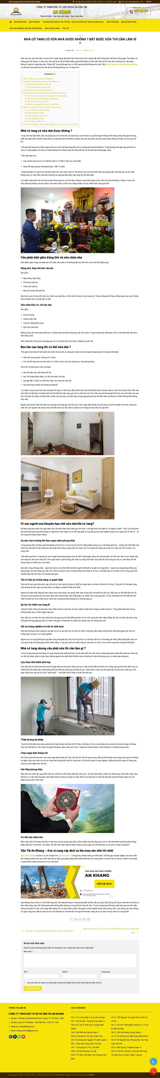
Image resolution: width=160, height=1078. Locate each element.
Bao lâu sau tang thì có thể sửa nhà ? (37, 90)
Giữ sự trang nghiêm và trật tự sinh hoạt (42, 104)
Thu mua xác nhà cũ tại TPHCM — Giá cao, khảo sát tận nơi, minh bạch (73, 22)
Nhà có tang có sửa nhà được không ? (38, 79)
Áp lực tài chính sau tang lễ (37, 101)
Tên (26, 972)
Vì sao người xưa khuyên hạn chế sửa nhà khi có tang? (44, 93)
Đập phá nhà (34, 22)
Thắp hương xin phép (34, 113)
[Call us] (19, 1037)
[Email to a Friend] (80, 920)
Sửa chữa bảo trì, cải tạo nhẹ (37, 87)
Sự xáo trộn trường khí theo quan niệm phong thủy (46, 96)
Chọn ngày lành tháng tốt (36, 116)
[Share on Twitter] (76, 920)
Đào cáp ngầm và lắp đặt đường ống (26, 28)
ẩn (54, 74)
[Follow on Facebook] (11, 1037)
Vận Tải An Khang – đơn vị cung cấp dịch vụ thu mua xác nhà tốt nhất (50, 124)
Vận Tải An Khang (28, 855)
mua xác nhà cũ (65, 855)
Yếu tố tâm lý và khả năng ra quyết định (41, 99)
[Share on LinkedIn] (89, 920)
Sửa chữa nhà (113, 22)
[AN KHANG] (20, 11)
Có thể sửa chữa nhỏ (34, 121)
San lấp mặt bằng (128, 22)
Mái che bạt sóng (52, 28)
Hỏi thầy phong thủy (34, 119)
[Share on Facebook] (72, 920)
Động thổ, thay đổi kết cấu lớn (38, 84)
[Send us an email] (15, 1037)
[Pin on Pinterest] (84, 920)
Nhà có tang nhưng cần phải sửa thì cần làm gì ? (41, 107)
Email (65, 972)
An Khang (90, 50)
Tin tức (65, 28)
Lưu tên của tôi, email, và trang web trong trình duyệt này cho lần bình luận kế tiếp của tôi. (64, 983)
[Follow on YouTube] (23, 1037)
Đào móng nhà (20, 22)
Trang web (105, 972)
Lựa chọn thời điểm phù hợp (37, 110)
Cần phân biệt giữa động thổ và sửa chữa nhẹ (40, 81)
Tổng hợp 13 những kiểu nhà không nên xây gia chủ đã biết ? (49, 931)
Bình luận (28, 952)
